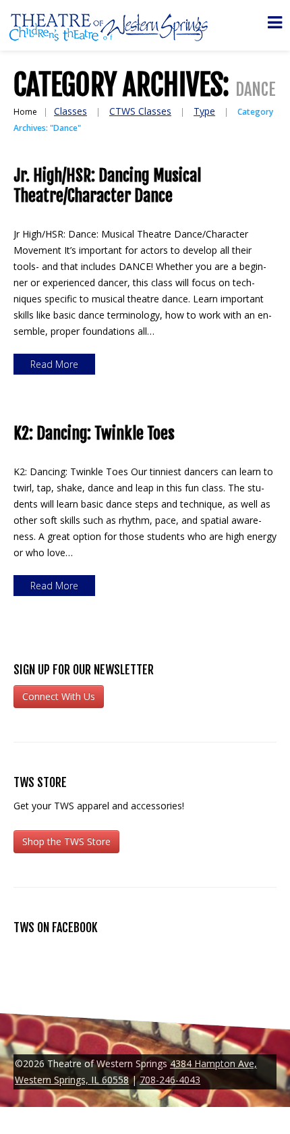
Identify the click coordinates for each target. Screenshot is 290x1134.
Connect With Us (58, 696)
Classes (70, 111)
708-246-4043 (170, 1079)
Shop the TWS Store (66, 841)
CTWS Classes (140, 111)
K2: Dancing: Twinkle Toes (94, 433)
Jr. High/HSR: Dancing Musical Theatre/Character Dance (107, 185)
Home (25, 111)
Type (204, 111)
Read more (54, 364)
